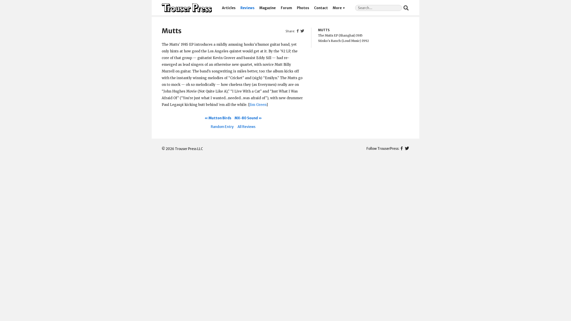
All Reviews (246, 127)
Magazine (267, 8)
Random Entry (222, 127)
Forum (286, 8)
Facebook (401, 148)
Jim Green (257, 105)
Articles (229, 8)
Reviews (247, 8)
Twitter (407, 148)
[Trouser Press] (187, 7)
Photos (303, 8)
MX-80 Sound (246, 118)
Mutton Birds (220, 118)
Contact (321, 8)
